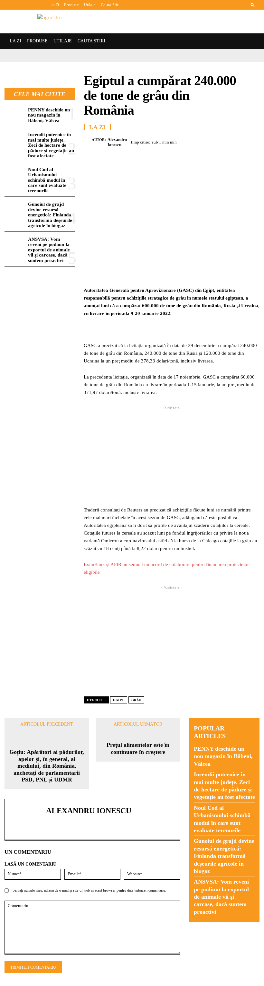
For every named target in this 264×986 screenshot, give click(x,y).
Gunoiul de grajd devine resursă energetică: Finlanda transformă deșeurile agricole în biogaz (50, 215)
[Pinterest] (212, 141)
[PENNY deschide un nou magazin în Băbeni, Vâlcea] (15, 114)
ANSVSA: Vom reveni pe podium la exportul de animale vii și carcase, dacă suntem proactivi (49, 250)
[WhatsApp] (227, 141)
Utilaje (90, 4)
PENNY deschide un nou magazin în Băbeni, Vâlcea (49, 115)
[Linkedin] (242, 141)
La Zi (55, 4)
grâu (136, 700)
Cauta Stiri (110, 4)
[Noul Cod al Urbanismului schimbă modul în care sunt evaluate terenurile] (15, 174)
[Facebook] (183, 141)
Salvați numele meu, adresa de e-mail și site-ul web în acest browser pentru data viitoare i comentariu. (89, 890)
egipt (118, 700)
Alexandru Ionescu (117, 142)
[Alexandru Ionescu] (88, 142)
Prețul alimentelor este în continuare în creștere (138, 748)
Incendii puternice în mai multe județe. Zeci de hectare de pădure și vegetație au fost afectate (51, 145)
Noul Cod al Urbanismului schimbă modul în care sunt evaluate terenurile (47, 180)
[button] (253, 4)
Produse (71, 4)
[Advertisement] (171, 456)
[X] (198, 141)
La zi (97, 127)
